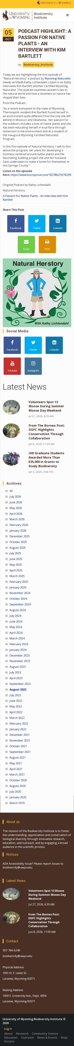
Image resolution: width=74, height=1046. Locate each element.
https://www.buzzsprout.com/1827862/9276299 (40, 175)
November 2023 (19, 661)
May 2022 (15, 706)
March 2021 (17, 774)
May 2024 (15, 627)
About (8, 1033)
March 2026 (17, 519)
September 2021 (20, 752)
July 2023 (15, 672)
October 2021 (18, 746)
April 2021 (15, 769)
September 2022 (20, 684)
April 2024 (15, 633)
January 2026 (17, 530)
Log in (8, 1029)
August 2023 (17, 667)
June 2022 (15, 701)
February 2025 (18, 582)
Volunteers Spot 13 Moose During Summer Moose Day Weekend (46, 406)
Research (22, 1033)
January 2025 (17, 587)
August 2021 (17, 757)
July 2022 (15, 695)
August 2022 (17, 689)
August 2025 (17, 548)
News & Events (47, 1037)
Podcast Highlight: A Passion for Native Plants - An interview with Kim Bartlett (44, 43)
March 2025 (17, 576)
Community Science (45, 1033)
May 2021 (15, 763)
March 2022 (17, 718)
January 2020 (17, 797)
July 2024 (15, 616)
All (11, 491)
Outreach (27, 1037)
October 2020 (18, 780)
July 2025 (15, 553)
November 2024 (19, 593)
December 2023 (19, 655)
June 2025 (15, 559)
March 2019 (17, 803)
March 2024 (17, 638)
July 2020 (15, 791)
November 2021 (19, 740)
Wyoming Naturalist (58, 78)
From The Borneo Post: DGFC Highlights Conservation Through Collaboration (47, 431)
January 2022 (17, 729)
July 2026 (15, 496)
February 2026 (18, 525)
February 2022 (18, 723)
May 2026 (15, 508)
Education (11, 1037)
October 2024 (18, 599)
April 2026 (15, 514)
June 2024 (15, 621)
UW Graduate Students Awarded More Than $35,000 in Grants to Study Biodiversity (46, 459)
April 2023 (15, 678)
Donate (9, 1041)
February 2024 (18, 644)
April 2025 (15, 570)
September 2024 (20, 604)
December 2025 (19, 536)
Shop (64, 1037)
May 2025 (15, 565)
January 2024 (17, 650)
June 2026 (15, 502)
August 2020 (17, 786)
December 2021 (19, 735)
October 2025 (18, 542)
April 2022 (15, 712)
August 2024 (17, 610)
